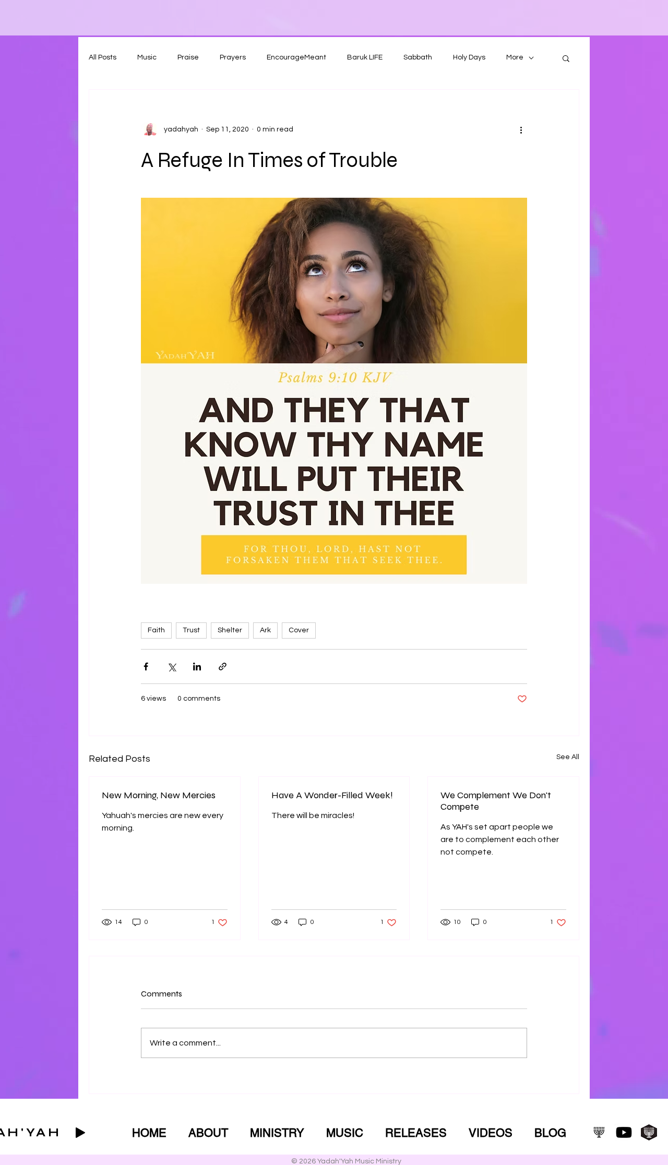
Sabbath (417, 57)
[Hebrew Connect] (649, 1132)
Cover (299, 630)
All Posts (102, 57)
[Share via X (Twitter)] (171, 666)
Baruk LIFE (365, 57)
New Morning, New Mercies (159, 795)
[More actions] (521, 129)
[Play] (80, 1132)
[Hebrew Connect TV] (599, 1132)
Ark (265, 630)
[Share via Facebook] (146, 666)
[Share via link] (223, 666)
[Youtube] (624, 1132)
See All (567, 757)
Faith (156, 630)
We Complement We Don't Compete (495, 800)
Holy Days (469, 57)
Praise (188, 57)
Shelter (230, 630)
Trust (191, 630)
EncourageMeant (296, 57)
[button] (566, 58)
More (514, 57)
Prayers (233, 57)
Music (147, 57)
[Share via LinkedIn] (197, 666)
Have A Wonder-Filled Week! (332, 795)
